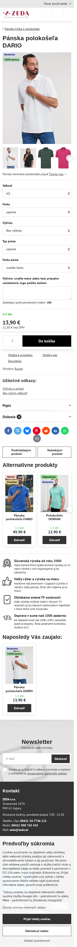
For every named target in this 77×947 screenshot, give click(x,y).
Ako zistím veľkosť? (15, 393)
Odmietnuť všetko (37, 931)
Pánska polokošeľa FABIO (19, 517)
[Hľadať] (48, 14)
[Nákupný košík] (58, 14)
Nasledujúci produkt (54, 452)
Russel (19, 369)
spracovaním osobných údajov (47, 773)
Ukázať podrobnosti (37, 941)
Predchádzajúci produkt (21, 452)
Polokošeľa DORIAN (54, 517)
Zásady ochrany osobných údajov (24, 907)
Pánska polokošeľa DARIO (19, 689)
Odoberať (61, 759)
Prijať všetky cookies (37, 919)
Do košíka (46, 341)
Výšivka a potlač (13, 389)
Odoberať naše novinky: (37, 748)
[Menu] (69, 14)
